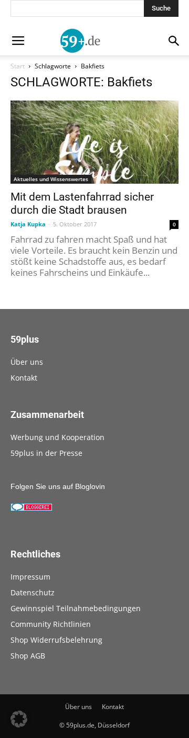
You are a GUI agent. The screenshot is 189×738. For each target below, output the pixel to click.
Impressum (30, 577)
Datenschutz (32, 592)
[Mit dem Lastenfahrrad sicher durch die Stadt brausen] (94, 142)
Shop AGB (27, 656)
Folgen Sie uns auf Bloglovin (57, 486)
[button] (19, 719)
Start (17, 66)
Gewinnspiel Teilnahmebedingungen (75, 608)
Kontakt (23, 378)
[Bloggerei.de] (31, 508)
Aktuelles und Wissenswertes (51, 179)
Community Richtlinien (50, 624)
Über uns (26, 362)
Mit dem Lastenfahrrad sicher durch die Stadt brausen (82, 203)
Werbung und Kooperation (57, 437)
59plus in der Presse (46, 453)
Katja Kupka (28, 224)
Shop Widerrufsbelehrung (56, 640)
